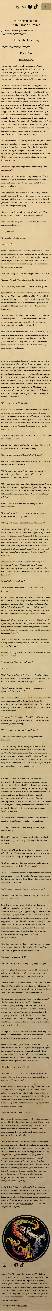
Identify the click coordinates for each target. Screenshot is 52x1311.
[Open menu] (3, 6)
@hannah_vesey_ (26, 60)
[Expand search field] (46, 6)
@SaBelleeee (26, 1204)
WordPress (22, 1305)
